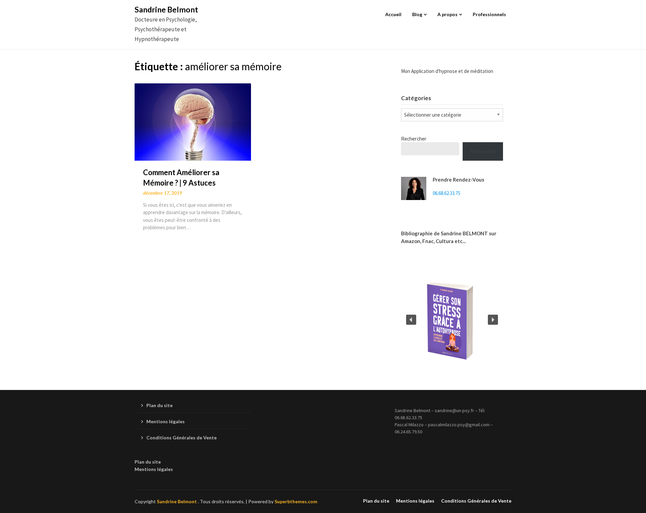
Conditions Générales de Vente (181, 437)
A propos (447, 14)
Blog (417, 14)
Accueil (393, 14)
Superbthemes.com (296, 501)
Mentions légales (165, 421)
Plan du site (159, 405)
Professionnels (489, 14)
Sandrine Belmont (166, 9)
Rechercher (414, 138)
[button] (411, 320)
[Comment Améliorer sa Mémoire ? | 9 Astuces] (193, 121)
